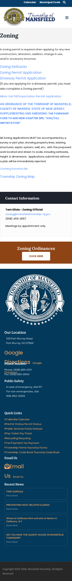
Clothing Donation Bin (14, 168)
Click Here (36, 256)
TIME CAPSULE (14, 491)
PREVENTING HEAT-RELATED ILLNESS (28, 504)
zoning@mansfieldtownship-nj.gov (27, 214)
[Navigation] (67, 17)
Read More (12, 495)
